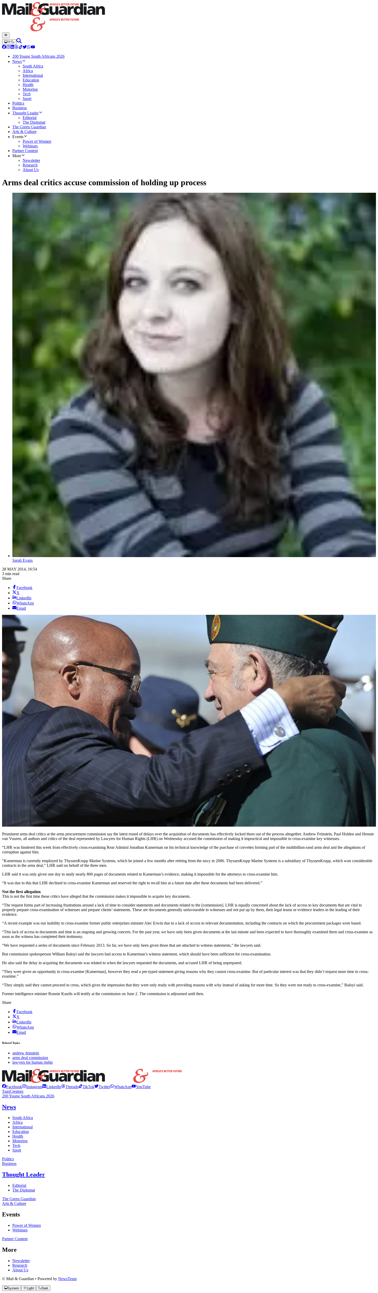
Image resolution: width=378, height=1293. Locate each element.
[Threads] (16, 47)
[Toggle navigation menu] (6, 35)
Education (20, 1131)
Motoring (20, 1141)
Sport (16, 1150)
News (9, 1107)
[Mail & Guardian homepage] (189, 17)
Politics (8, 1159)
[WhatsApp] (29, 47)
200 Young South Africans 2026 (28, 1096)
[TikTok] (21, 47)
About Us (20, 1270)
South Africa (22, 1117)
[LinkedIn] (12, 47)
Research (19, 1265)
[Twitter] (25, 47)
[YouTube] (33, 47)
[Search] (19, 42)
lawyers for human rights (32, 1062)
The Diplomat (23, 1190)
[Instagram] (8, 47)
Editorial (19, 1185)
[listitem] (12, 1087)
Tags (6, 1091)
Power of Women (26, 1225)
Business (9, 1163)
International (22, 1127)
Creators (16, 1091)
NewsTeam (67, 1279)
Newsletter (21, 1260)
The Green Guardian (19, 1199)
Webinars (20, 1230)
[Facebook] (4, 47)
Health (17, 1136)
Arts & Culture (14, 1203)
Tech (16, 1145)
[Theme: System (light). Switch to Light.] (9, 42)
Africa (17, 1122)
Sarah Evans (22, 560)
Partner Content (15, 1239)
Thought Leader (23, 1174)
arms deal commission (30, 1057)
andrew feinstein (25, 1053)
